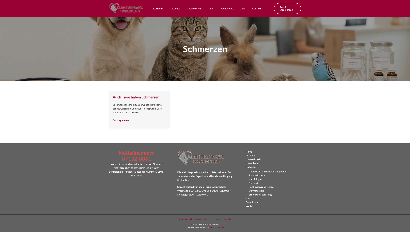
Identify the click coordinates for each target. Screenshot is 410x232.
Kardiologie (255, 179)
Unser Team (252, 163)
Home (249, 151)
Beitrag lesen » (121, 120)
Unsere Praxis (194, 8)
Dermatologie (256, 190)
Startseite (158, 8)
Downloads (252, 202)
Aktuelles (175, 8)
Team (211, 8)
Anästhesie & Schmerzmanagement (268, 171)
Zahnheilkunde (257, 175)
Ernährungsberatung (260, 194)
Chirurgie (254, 182)
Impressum (215, 219)
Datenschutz (201, 219)
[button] (287, 8)
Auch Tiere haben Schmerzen (136, 97)
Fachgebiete (227, 8)
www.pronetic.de (216, 227)
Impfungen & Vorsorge (261, 186)
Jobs (243, 8)
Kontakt (256, 8)
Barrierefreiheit (185, 219)
